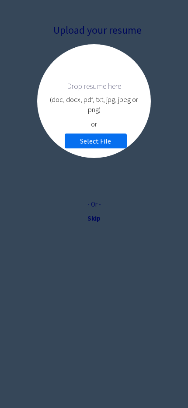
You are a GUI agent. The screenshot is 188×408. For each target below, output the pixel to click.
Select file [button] (95, 141)
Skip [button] (94, 218)
